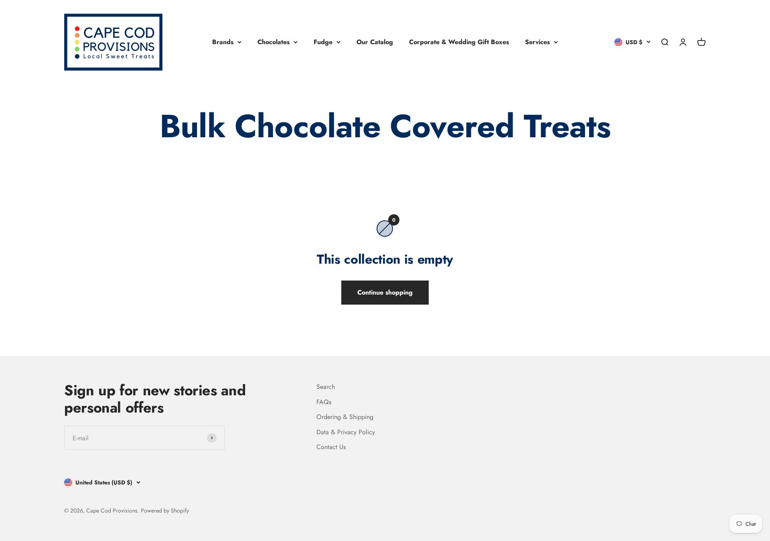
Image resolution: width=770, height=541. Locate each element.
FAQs (323, 402)
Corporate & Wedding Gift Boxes (459, 42)
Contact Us (331, 447)
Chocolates (273, 42)
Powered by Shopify (165, 510)
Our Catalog (375, 42)
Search (325, 386)
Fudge (323, 42)
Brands (222, 42)
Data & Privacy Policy (345, 432)
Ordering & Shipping (344, 416)
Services (537, 42)
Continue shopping (385, 292)
